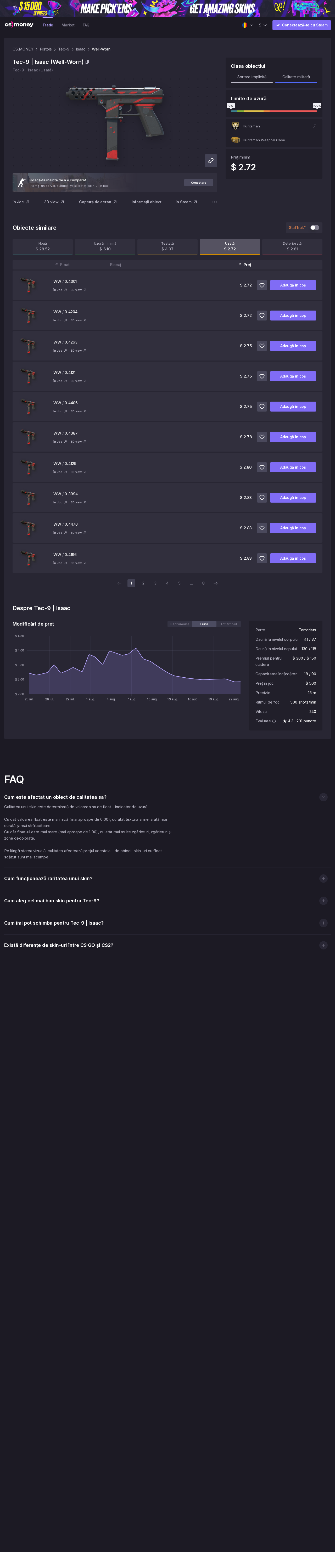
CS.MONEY (23, 49)
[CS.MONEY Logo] (19, 25)
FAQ (86, 25)
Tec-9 (63, 49)
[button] (274, 126)
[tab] (180, 624)
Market (68, 25)
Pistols (46, 49)
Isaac (81, 49)
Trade (47, 25)
